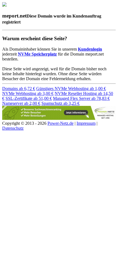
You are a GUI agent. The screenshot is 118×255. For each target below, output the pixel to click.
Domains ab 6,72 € (18, 88)
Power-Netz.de (60, 123)
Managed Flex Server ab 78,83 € (81, 98)
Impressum (86, 123)
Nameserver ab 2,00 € (21, 103)
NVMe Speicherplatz (37, 54)
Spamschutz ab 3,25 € (60, 103)
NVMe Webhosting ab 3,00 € (28, 93)
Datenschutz (13, 128)
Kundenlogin (90, 49)
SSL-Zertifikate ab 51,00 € (28, 98)
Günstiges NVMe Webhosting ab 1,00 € (71, 88)
